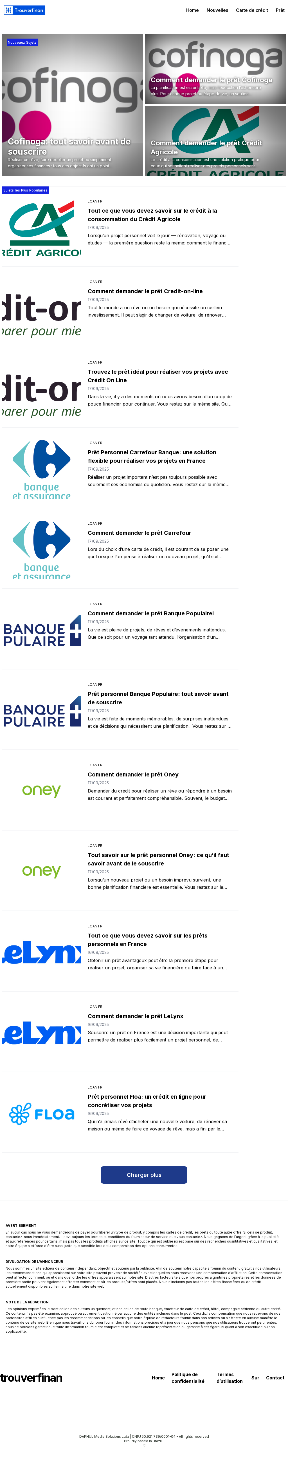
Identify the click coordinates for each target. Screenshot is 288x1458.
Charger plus (144, 1175)
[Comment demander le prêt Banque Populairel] (41, 630)
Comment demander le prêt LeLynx (135, 1016)
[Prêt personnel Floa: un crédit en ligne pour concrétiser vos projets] (41, 1114)
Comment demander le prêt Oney (133, 774)
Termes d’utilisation (230, 1378)
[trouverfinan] (24, 10)
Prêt (280, 10)
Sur (255, 1378)
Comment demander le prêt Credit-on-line (145, 291)
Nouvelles (217, 10)
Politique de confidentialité (188, 1378)
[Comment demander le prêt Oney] (41, 791)
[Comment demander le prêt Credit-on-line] (41, 308)
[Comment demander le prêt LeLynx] (41, 1033)
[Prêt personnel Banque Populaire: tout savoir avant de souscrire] (41, 711)
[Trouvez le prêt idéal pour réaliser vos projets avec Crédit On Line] (41, 389)
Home (192, 10)
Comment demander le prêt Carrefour (139, 532)
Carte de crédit (252, 10)
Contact (275, 1378)
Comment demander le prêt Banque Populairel (151, 613)
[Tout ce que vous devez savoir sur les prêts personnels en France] (41, 952)
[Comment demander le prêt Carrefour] (41, 550)
